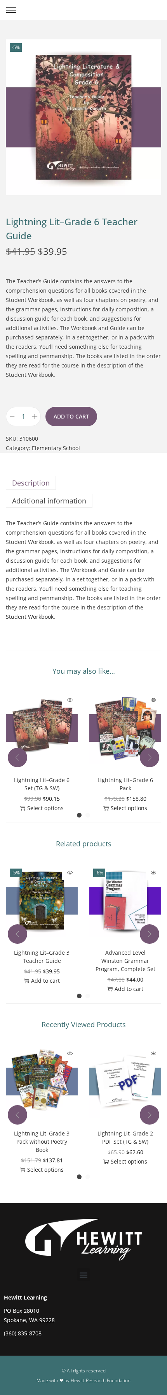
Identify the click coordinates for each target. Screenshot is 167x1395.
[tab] (83, 483)
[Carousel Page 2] (87, 815)
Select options (45, 808)
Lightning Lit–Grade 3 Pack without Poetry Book (42, 1141)
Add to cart (71, 416)
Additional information (49, 500)
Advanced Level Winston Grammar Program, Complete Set (125, 961)
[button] (83, 1274)
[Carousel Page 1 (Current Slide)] (79, 815)
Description (31, 482)
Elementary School (56, 448)
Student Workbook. (30, 616)
